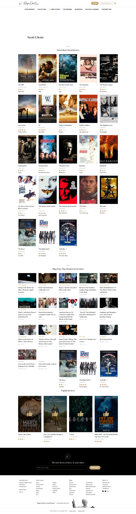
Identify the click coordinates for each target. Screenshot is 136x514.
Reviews (71, 482)
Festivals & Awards (92, 9)
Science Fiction (56, 488)
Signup (95, 3)
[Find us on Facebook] (103, 491)
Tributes (71, 494)
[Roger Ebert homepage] (28, 3)
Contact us (105, 484)
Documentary (39, 488)
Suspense (54, 490)
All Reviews (22, 484)
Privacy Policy (81, 511)
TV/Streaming (67, 9)
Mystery (54, 482)
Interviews (78, 9)
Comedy (38, 486)
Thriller (54, 492)
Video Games (89, 484)
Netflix (54, 484)
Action (37, 482)
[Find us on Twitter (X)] (108, 491)
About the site (105, 482)
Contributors (106, 9)
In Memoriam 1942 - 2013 (62, 503)
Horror (37, 492)
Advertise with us (106, 486)
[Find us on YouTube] (105, 491)
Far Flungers (72, 490)
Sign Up (21, 491)
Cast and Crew (22, 486)
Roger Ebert (89, 492)
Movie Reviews (30, 9)
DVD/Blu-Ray (89, 482)
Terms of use (72, 511)
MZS (70, 488)
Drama (37, 490)
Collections (41, 9)
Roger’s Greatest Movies (25, 482)
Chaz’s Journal (72, 484)
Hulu (37, 494)
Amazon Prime (39, 484)
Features (88, 488)
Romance (54, 486)
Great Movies (55, 9)
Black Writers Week (91, 486)
